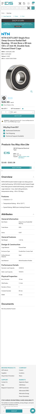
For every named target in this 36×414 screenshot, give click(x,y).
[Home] (9, 3)
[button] (18, 8)
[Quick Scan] (20, 3)
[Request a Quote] (24, 3)
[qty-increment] (9, 112)
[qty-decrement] (3, 112)
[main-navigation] (2, 3)
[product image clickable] (3, 98)
